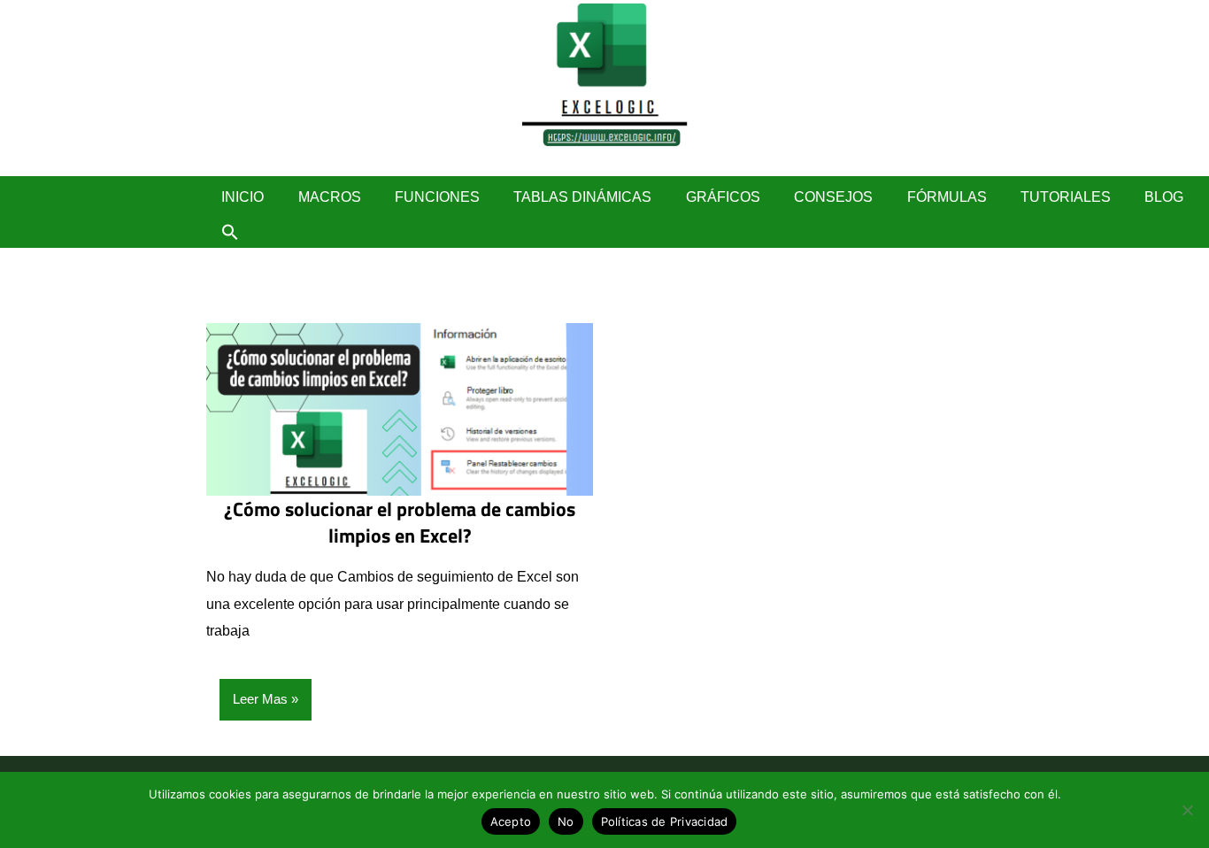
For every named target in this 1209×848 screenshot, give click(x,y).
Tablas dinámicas (582, 196)
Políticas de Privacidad (664, 821)
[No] (1187, 810)
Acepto (511, 821)
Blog (1163, 196)
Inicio (242, 196)
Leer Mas (260, 698)
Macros (329, 196)
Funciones (437, 196)
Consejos (833, 196)
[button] (230, 232)
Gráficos (723, 196)
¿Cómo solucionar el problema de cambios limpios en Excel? (399, 522)
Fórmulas (947, 196)
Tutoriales (1065, 196)
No (566, 821)
